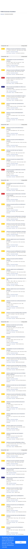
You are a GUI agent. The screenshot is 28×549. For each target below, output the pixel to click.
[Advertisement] (14, 30)
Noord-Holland (8, 66)
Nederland (2, 14)
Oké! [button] (21, 542)
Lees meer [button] (4, 546)
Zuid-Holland (8, 285)
